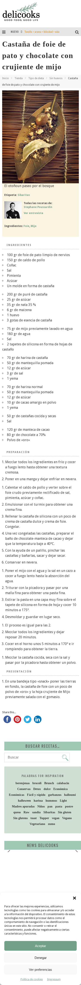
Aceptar (40, 946)
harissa (38, 800)
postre (69, 806)
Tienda (18, 78)
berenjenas (23, 783)
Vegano (67, 818)
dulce (47, 789)
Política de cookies (32, 979)
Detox (37, 789)
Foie (26, 226)
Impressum (54, 979)
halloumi (70, 794)
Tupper (44, 818)
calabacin (63, 783)
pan (50, 806)
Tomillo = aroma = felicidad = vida (41, 31)
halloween (24, 800)
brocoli (36, 783)
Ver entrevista (33, 213)
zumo (51, 824)
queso (17, 812)
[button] (74, 898)
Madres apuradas (23, 806)
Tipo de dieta (36, 78)
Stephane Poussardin (38, 207)
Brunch (49, 783)
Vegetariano (37, 824)
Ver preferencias (40, 969)
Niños (41, 806)
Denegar (41, 958)
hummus (51, 800)
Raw (26, 812)
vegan (55, 818)
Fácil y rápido (36, 794)
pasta (58, 806)
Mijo (34, 226)
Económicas (16, 794)
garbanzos (54, 794)
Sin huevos (55, 78)
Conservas (23, 789)
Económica (60, 789)
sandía (36, 812)
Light (63, 800)
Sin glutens (20, 818)
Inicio (5, 78)
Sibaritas (24, 195)
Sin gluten (64, 812)
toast (33, 818)
